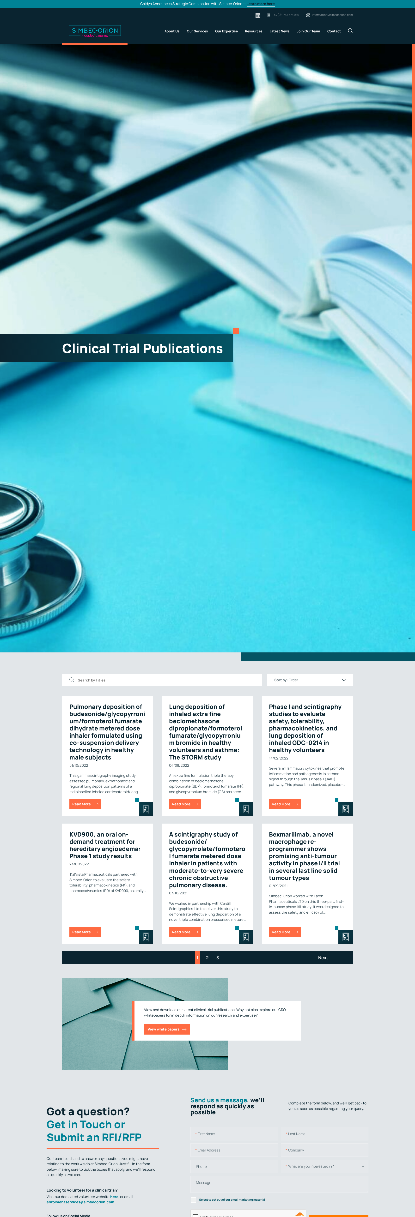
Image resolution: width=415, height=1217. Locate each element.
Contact (334, 31)
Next (323, 957)
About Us (172, 31)
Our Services (197, 31)
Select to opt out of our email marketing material (232, 1199)
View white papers (163, 1029)
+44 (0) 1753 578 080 (285, 15)
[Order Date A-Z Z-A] (317, 679)
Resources (253, 31)
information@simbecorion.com (332, 15)
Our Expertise (226, 31)
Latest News (280, 31)
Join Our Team (308, 31)
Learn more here (261, 3)
